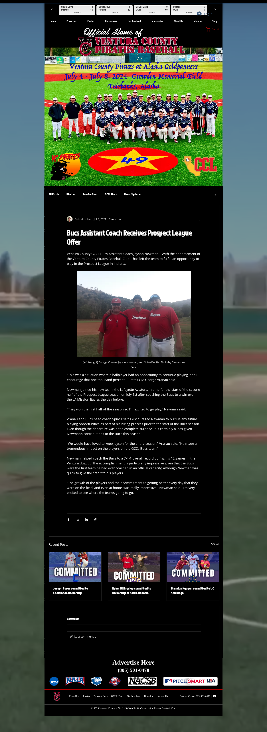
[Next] (215, 10)
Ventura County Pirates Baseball (139, 45)
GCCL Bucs (111, 194)
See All (215, 544)
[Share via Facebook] (68, 519)
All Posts (54, 194)
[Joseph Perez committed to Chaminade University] (75, 567)
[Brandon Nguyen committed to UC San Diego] (193, 567)
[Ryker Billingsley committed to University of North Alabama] (134, 567)
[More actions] (199, 220)
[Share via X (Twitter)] (77, 519)
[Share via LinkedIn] (86, 519)
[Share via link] (95, 519)
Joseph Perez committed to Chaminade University (70, 590)
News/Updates (132, 194)
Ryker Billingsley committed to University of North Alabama (131, 590)
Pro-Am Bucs (90, 194)
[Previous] (51, 10)
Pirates (70, 194)
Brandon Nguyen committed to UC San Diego (192, 590)
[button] (91, 19)
